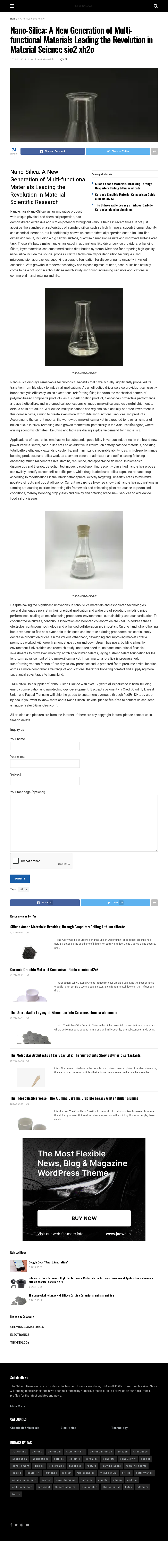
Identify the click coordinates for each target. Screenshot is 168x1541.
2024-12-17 (16, 59)
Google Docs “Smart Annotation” (48, 1262)
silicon (117, 1480)
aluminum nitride (101, 1451)
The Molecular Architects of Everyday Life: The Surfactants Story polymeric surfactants (75, 1055)
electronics (56, 1466)
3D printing (19, 1451)
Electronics (20, 1335)
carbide (59, 1459)
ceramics (91, 1459)
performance (144, 1473)
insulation (33, 1473)
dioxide (39, 1466)
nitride (126, 1473)
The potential (111, 1487)
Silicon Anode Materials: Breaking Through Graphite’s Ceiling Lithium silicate (123, 185)
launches (51, 1473)
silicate (103, 1480)
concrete (109, 1459)
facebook (75, 1466)
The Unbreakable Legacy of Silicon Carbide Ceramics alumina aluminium (124, 207)
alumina (37, 1451)
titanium (142, 1487)
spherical (44, 1487)
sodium (132, 1480)
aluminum (54, 1451)
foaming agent (111, 1466)
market (66, 1473)
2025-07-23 (36, 1267)
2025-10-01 (36, 1286)
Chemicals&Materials (32, 19)
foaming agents (136, 1466)
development (20, 1466)
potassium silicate (24, 1480)
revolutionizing (66, 1480)
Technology (19, 1342)
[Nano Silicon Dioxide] (84, 326)
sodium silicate (22, 1487)
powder (46, 1480)
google (16, 1473)
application (19, 1459)
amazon (122, 1451)
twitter (16, 1494)
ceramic (74, 1459)
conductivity (128, 1459)
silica (23, 889)
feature (91, 1466)
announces (140, 1451)
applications (40, 1459)
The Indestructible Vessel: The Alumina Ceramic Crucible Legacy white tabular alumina (74, 1098)
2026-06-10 (18, 1061)
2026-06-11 (18, 1018)
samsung (87, 1480)
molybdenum (108, 1473)
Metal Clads (17, 1406)
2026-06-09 (18, 1104)
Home (13, 19)
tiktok (128, 1487)
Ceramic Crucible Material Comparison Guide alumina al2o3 (125, 196)
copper (145, 1459)
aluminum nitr (75, 1451)
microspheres (86, 1473)
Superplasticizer (66, 1487)
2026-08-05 (18, 932)
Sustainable (89, 1487)
